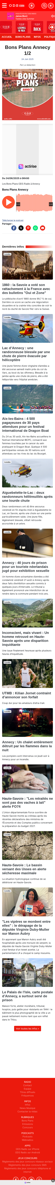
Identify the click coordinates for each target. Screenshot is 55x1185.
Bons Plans (22, 37)
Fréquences (27, 1095)
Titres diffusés (27, 1092)
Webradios (27, 1139)
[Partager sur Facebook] (13, 229)
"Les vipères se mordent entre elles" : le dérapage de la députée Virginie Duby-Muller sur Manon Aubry (26, 927)
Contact (27, 1085)
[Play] (3, 25)
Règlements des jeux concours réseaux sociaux (27, 1161)
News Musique (27, 1108)
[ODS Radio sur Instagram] (39, 1179)
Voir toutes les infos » (27, 1028)
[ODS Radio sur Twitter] (23, 1179)
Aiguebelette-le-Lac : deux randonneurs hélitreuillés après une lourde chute (27, 496)
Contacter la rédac (27, 1111)
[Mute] (53, 16)
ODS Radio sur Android (27, 1152)
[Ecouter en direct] (51, 6)
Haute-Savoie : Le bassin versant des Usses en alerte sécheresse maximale (24, 869)
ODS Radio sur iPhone (27, 1149)
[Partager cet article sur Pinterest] (27, 229)
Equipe (27, 1088)
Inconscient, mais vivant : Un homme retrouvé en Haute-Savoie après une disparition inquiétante (25, 639)
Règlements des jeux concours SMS (27, 1165)
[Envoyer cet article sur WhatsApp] (34, 229)
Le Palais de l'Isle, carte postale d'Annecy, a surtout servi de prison (27, 996)
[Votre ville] (31, 6)
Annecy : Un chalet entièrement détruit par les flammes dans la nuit (27, 746)
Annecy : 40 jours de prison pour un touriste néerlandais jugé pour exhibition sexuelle (25, 567)
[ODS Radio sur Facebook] (15, 1179)
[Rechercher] (44, 6)
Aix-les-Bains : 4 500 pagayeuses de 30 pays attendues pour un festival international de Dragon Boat (25, 424)
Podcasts (27, 1136)
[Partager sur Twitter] (20, 229)
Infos (37, 37)
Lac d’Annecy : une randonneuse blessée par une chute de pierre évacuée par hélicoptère (26, 354)
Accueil (7, 37)
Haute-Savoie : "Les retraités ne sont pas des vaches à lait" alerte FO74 (27, 802)
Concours (27, 1127)
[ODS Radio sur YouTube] (31, 1179)
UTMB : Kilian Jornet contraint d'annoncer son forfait (26, 695)
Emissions (27, 1124)
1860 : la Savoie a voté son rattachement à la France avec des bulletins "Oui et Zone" (26, 289)
